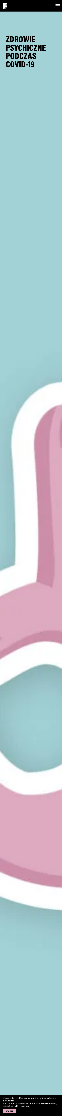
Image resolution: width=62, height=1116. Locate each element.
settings (24, 1106)
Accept (9, 1111)
